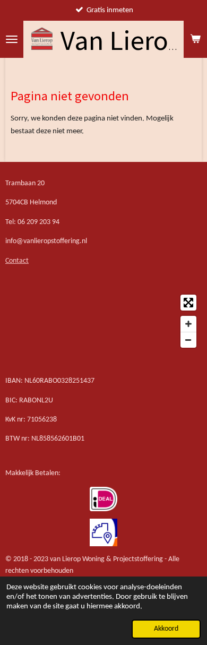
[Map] (103, 321)
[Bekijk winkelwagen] (195, 39)
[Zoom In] (188, 324)
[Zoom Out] (188, 340)
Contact (17, 261)
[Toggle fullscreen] (188, 303)
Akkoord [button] (166, 628)
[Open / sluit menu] (11, 39)
